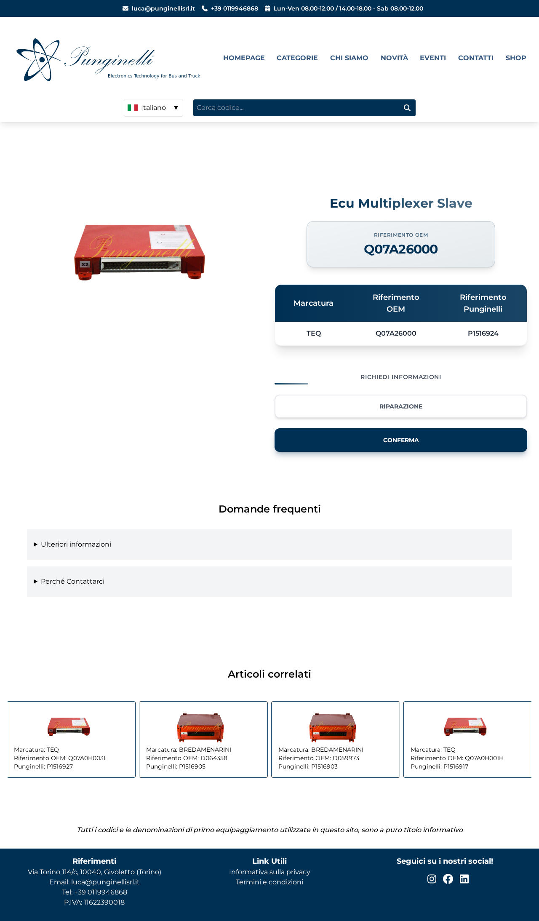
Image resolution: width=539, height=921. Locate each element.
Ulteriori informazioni (76, 544)
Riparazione (400, 406)
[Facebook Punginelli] (448, 879)
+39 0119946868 (234, 8)
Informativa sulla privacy (269, 872)
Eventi (433, 58)
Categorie (297, 58)
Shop (516, 58)
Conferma (401, 440)
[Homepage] (112, 58)
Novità (394, 58)
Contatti (476, 58)
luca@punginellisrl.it (163, 8)
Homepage (244, 58)
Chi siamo (349, 58)
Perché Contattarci (72, 581)
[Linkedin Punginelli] (464, 879)
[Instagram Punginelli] (431, 879)
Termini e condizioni (269, 882)
